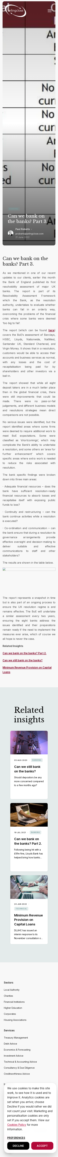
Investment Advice (13, 1055)
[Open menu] (49, 10)
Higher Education (13, 1007)
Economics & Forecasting (17, 1049)
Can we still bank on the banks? (23, 660)
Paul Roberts (22, 229)
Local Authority (11, 989)
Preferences (16, 1137)
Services (9, 1030)
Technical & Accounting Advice (20, 1061)
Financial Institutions (14, 1001)
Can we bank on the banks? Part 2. (24, 653)
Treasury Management (16, 1037)
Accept (42, 1145)
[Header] (15, 11)
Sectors (8, 982)
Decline (18, 1145)
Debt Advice (10, 1043)
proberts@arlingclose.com (29, 233)
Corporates (10, 1013)
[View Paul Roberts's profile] (11, 233)
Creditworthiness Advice (17, 1073)
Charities (8, 995)
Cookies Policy (16, 1124)
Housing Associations (15, 1019)
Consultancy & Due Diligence (19, 1067)
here (51, 330)
